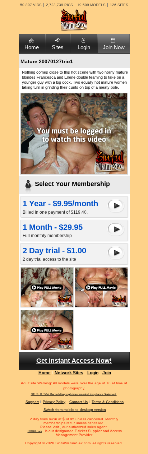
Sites (58, 47)
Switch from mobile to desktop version (74, 410)
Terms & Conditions (108, 402)
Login (84, 47)
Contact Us (78, 402)
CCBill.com (35, 431)
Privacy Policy (54, 402)
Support (32, 402)
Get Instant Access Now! (74, 360)
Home (31, 47)
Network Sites (69, 372)
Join (106, 372)
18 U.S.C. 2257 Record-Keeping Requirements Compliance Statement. (74, 394)
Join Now (114, 47)
